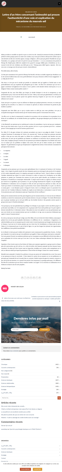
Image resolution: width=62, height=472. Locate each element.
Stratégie (3, 389)
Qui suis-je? (9, 425)
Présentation (4, 377)
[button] (59, 3)
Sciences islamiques (6, 380)
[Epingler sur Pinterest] (34, 277)
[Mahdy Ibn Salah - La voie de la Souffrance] (3, 3)
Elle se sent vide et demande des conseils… (13, 406)
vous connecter (14, 351)
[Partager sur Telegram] (39, 277)
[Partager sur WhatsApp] (22, 277)
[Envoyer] (59, 397)
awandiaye (4, 429)
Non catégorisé (5, 370)
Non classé (4, 374)
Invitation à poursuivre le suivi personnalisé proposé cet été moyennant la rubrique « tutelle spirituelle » (46, 297)
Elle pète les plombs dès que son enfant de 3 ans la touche (17, 414)
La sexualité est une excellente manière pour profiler (16, 412)
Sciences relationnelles (7, 383)
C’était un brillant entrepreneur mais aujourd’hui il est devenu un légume (21, 409)
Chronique (4, 364)
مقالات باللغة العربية (6, 392)
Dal (2, 425)
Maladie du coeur (31, 12)
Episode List (4, 461)
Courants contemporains (8, 367)
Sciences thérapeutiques (8, 386)
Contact (3, 458)
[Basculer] (60, 365)
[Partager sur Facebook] (25, 277)
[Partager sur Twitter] (28, 277)
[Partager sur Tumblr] (37, 277)
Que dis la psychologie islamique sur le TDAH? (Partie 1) (25, 429)
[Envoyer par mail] (31, 277)
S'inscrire (44, 329)
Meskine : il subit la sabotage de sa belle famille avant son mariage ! (20, 417)
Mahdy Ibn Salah (41, 26)
